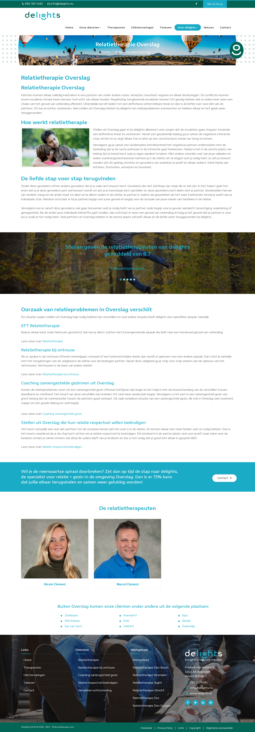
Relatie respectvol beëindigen (62, 446)
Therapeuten (116, 27)
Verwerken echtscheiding (95, 690)
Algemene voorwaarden (219, 728)
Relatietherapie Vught (147, 682)
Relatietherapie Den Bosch (151, 667)
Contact (225, 27)
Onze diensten (89, 27)
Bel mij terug (215, 3)
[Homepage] (42, 16)
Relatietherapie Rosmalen (150, 675)
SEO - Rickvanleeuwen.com (60, 727)
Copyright (195, 728)
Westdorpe (72, 620)
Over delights (187, 27)
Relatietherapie (52, 341)
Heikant (128, 626)
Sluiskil (186, 620)
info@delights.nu (61, 3)
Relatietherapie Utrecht (148, 690)
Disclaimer (146, 728)
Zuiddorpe (71, 615)
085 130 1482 (33, 3)
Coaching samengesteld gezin (62, 413)
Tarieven (166, 27)
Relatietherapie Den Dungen (152, 705)
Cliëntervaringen (142, 27)
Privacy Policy (165, 728)
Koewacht (130, 615)
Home (69, 27)
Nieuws (209, 27)
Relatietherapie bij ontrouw (60, 374)
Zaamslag (188, 626)
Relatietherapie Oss (146, 698)
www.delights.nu (201, 693)
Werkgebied (141, 659)
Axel (126, 620)
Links (181, 728)
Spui (185, 615)
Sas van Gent (73, 626)
